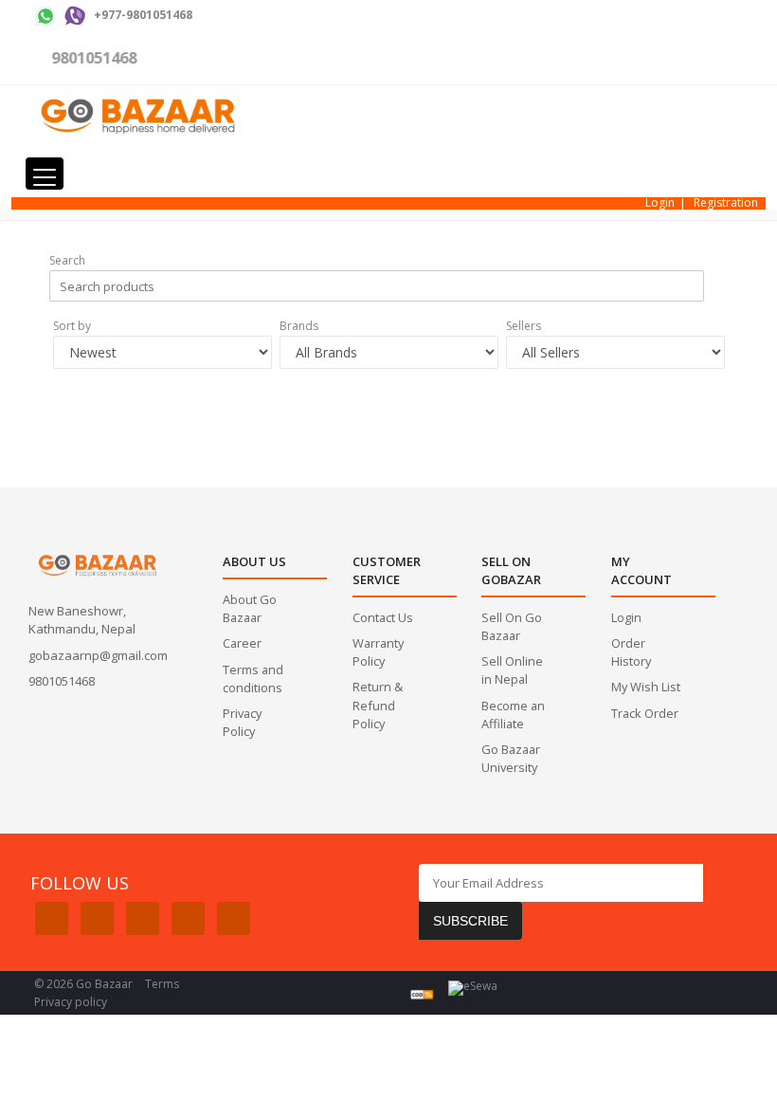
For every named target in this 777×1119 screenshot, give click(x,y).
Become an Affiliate (513, 714)
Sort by (72, 326)
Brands (299, 326)
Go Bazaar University (510, 758)
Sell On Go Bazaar (511, 626)
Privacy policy (70, 1002)
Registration (726, 202)
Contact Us (382, 617)
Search (67, 260)
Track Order (644, 713)
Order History (631, 652)
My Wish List (645, 686)
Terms (162, 984)
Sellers (523, 326)
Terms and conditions (253, 678)
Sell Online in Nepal (512, 670)
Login (660, 202)
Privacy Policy (242, 722)
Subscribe (470, 920)
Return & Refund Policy (377, 704)
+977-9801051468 (143, 15)
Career (242, 642)
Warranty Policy (378, 652)
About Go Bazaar (250, 608)
